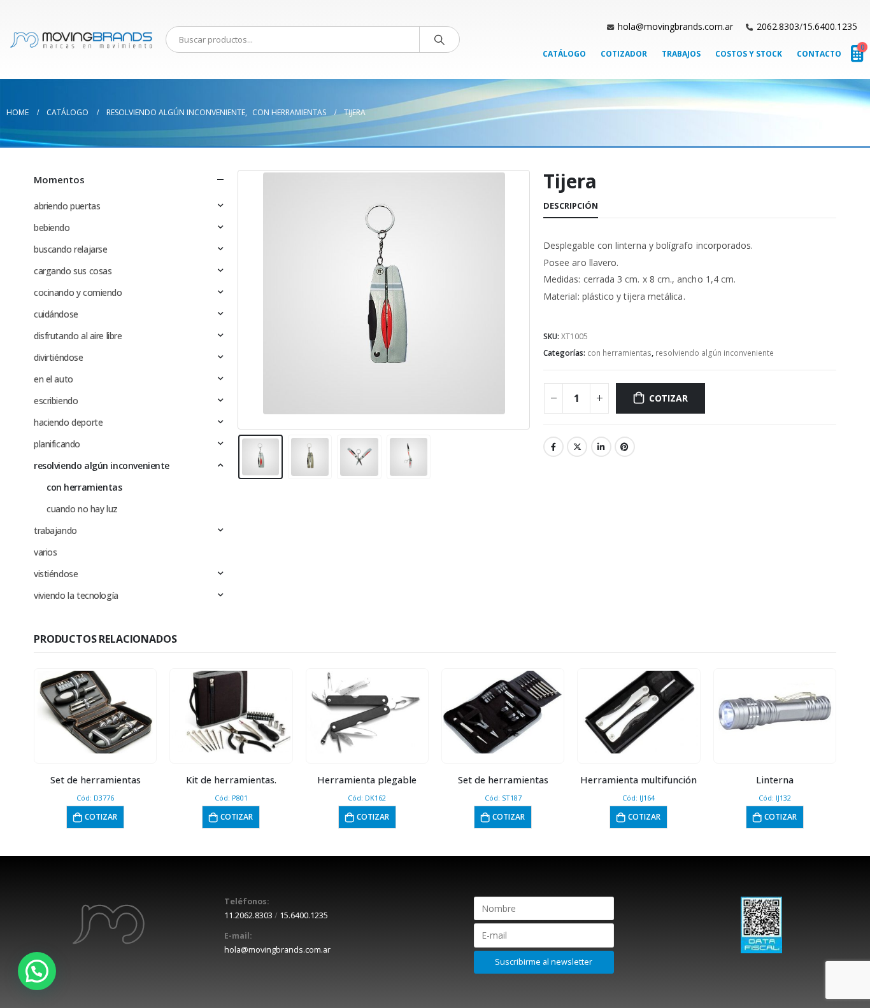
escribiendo (56, 401)
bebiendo (52, 227)
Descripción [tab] (570, 205)
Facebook (553, 447)
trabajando (55, 530)
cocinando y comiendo (78, 292)
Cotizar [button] (101, 816)
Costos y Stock (748, 53)
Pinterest (625, 447)
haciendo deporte (68, 422)
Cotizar (668, 398)
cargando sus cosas (72, 271)
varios (45, 552)
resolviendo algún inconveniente (714, 352)
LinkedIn (601, 447)
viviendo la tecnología (76, 595)
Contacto (819, 53)
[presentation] (240, 299)
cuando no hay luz (82, 509)
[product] (95, 712)
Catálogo (564, 53)
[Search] (439, 39)
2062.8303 (778, 26)
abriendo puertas (67, 206)
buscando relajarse (70, 249)
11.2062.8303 (248, 915)
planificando (57, 444)
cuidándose (56, 314)
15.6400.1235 (829, 26)
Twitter (577, 447)
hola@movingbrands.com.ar (675, 26)
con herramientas (619, 352)
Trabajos (681, 53)
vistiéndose (56, 574)
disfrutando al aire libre (78, 336)
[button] (37, 971)
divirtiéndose (58, 357)
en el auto (53, 379)
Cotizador (624, 53)
